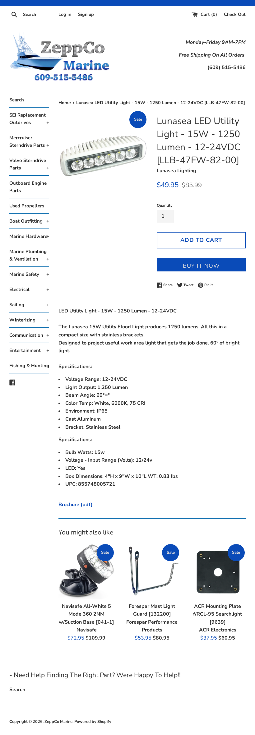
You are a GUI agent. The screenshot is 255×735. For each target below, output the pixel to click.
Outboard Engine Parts (28, 187)
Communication (29, 335)
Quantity (165, 205)
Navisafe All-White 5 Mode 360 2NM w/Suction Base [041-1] (86, 614)
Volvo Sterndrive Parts (29, 164)
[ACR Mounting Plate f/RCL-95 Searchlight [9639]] (217, 571)
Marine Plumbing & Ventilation (29, 255)
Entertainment (29, 350)
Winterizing (29, 320)
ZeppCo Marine (58, 721)
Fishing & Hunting (29, 366)
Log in (64, 14)
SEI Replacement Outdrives (29, 119)
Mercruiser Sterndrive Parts (29, 141)
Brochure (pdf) (75, 504)
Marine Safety (29, 274)
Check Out (235, 14)
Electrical (29, 289)
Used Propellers (26, 206)
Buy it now (201, 266)
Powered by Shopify (92, 721)
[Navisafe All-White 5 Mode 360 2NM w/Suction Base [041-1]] (86, 571)
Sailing (29, 305)
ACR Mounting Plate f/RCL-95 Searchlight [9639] (217, 614)
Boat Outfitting (29, 221)
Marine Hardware (29, 236)
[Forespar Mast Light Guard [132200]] (152, 571)
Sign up (86, 14)
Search (16, 100)
